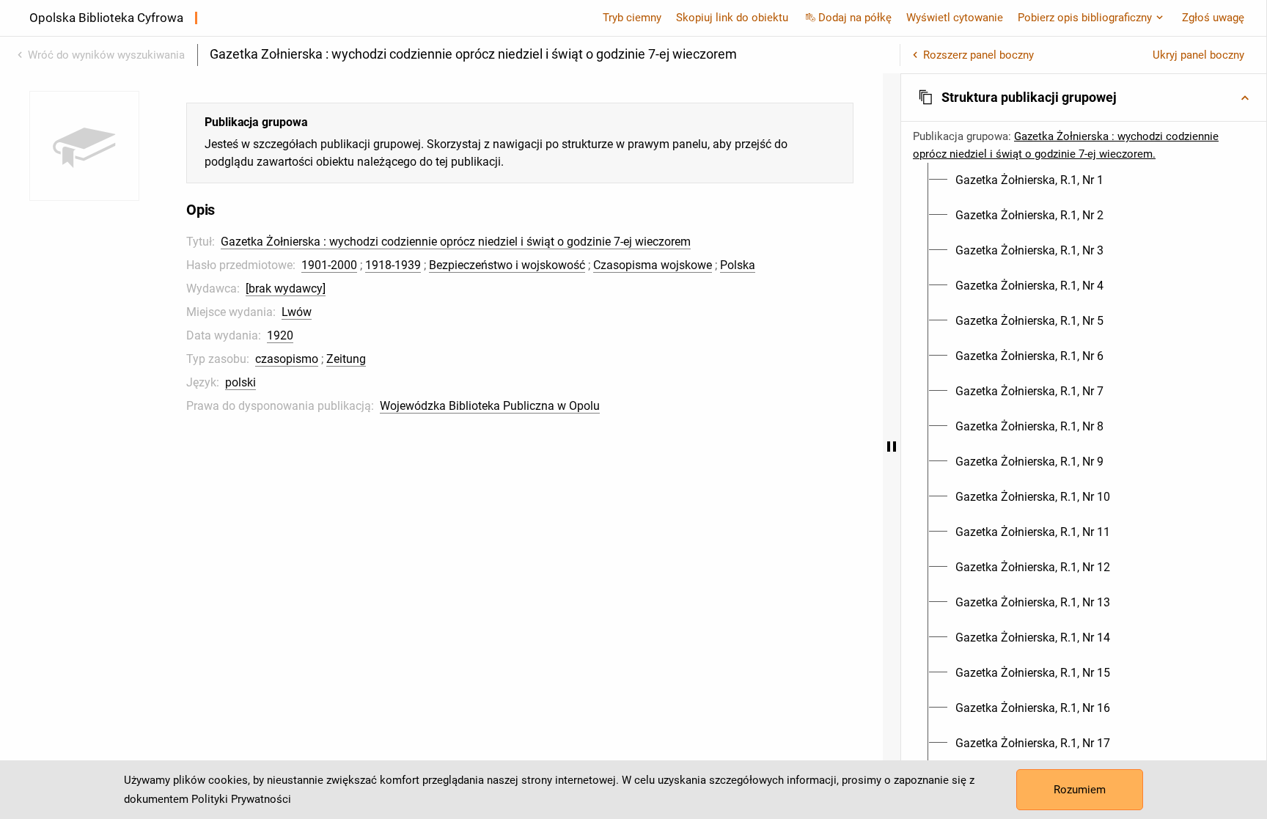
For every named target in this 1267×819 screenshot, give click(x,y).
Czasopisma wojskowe (652, 265)
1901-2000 (329, 265)
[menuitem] (1029, 180)
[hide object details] (891, 446)
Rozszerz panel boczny (978, 55)
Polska (737, 265)
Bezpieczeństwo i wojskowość (507, 265)
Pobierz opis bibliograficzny (1085, 17)
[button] (1083, 97)
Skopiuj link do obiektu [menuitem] (732, 17)
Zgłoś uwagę (1213, 17)
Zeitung (346, 359)
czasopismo (286, 359)
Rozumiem (1080, 789)
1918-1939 (393, 265)
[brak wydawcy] (286, 288)
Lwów (297, 312)
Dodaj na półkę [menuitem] (855, 17)
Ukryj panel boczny (1198, 55)
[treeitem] (1084, 180)
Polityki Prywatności (241, 799)
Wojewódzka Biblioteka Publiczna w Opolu (490, 406)
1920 (280, 335)
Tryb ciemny (632, 17)
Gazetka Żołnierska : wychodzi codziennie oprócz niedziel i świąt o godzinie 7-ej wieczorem (456, 242)
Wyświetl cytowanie (954, 17)
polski (240, 382)
